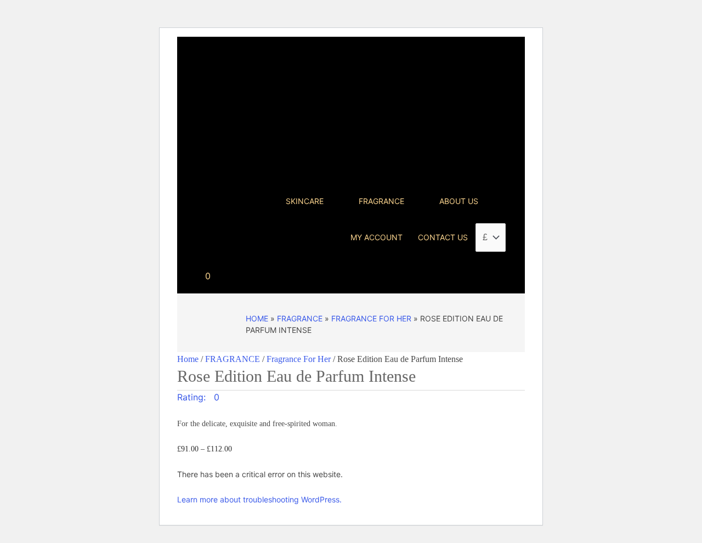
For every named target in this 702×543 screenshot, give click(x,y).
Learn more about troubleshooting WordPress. (259, 499)
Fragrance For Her (371, 318)
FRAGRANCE (299, 318)
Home (257, 318)
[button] (198, 397)
